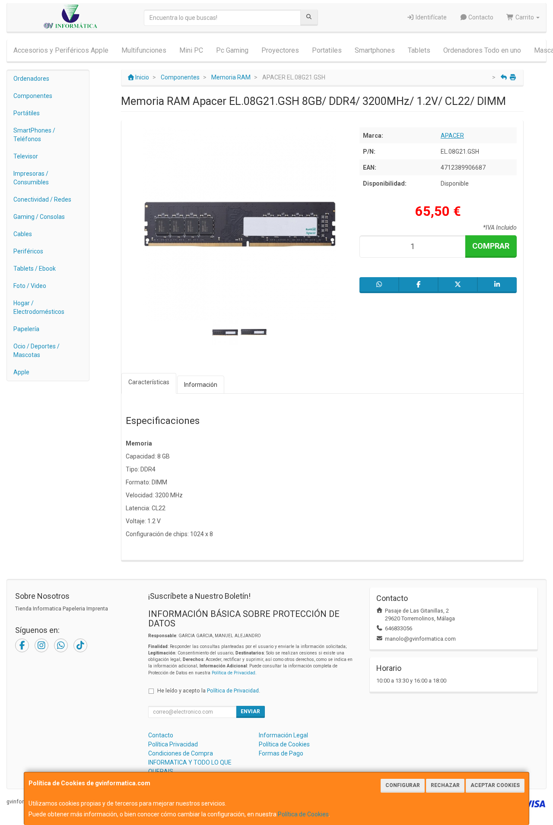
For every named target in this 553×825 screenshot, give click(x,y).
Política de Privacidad (233, 672)
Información (200, 384)
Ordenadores (31, 78)
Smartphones (375, 50)
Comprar (490, 245)
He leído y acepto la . (208, 690)
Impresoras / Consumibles (31, 178)
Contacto (480, 17)
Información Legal (283, 735)
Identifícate (430, 17)
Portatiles (327, 50)
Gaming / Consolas (39, 216)
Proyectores (280, 50)
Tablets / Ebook (34, 268)
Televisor (25, 156)
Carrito (524, 17)
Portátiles (26, 113)
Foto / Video (29, 285)
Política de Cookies (303, 814)
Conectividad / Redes (42, 199)
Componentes (32, 95)
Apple (21, 372)
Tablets (419, 50)
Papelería (26, 329)
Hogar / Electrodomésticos (38, 307)
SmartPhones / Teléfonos (34, 134)
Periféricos (28, 251)
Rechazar (445, 785)
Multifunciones (143, 50)
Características (148, 382)
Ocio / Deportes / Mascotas (36, 350)
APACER (452, 135)
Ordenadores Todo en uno (482, 50)
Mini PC (191, 50)
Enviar (250, 711)
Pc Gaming (232, 50)
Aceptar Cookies (495, 785)
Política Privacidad (173, 744)
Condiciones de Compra (180, 753)
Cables (22, 234)
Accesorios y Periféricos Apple (60, 50)
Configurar (402, 785)
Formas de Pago (281, 753)
